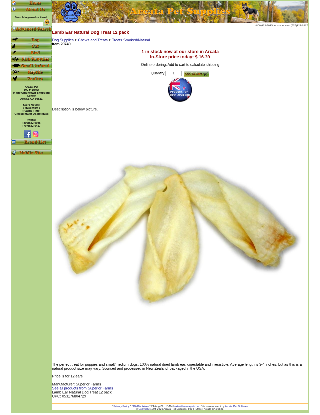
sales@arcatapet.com (186, 406)
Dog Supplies (63, 40)
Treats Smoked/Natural (131, 40)
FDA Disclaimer (140, 406)
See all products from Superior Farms (82, 388)
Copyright (144, 408)
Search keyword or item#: (31, 17)
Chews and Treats (93, 40)
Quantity (157, 73)
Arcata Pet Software (236, 406)
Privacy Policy (121, 406)
